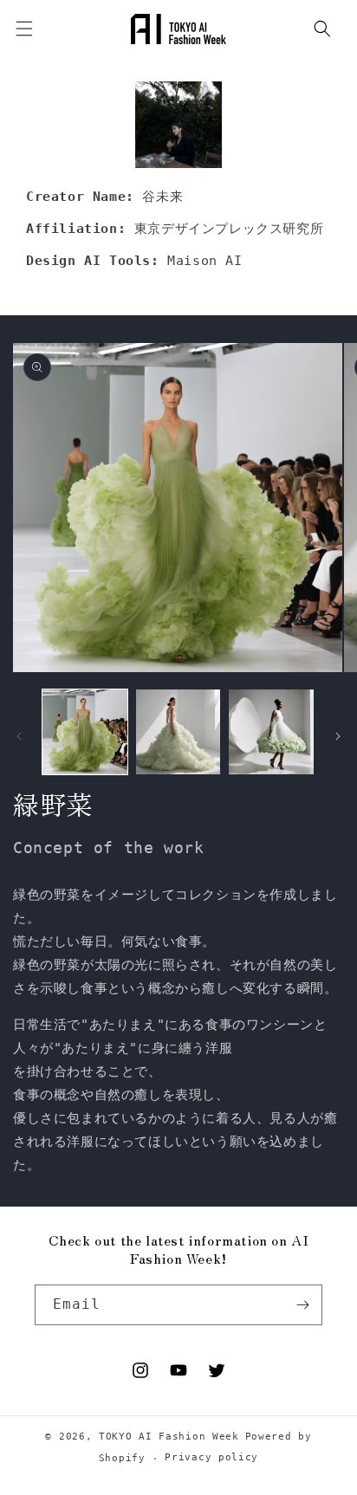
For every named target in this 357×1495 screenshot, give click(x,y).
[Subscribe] (302, 1305)
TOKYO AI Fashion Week (169, 1436)
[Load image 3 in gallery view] (271, 731)
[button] (322, 28)
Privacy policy (211, 1457)
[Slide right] (338, 736)
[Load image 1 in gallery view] (84, 731)
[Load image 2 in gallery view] (178, 731)
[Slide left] (19, 736)
